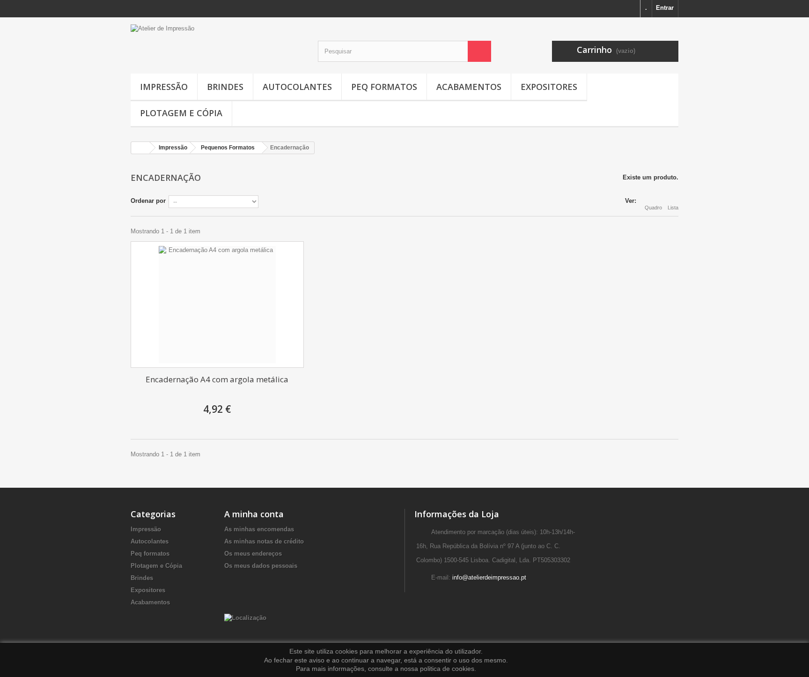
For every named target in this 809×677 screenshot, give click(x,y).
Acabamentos (468, 86)
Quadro (653, 207)
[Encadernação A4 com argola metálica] (217, 304)
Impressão (164, 86)
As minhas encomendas (259, 529)
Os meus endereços (253, 553)
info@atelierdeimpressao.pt (489, 577)
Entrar (665, 7)
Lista (673, 207)
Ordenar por (148, 200)
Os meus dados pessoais (260, 565)
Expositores (549, 86)
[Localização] (245, 617)
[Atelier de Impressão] (217, 39)
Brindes (225, 86)
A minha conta (254, 514)
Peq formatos (384, 86)
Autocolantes (297, 86)
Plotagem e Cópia (181, 113)
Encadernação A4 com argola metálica (217, 379)
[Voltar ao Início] (140, 148)
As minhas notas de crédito (264, 541)
